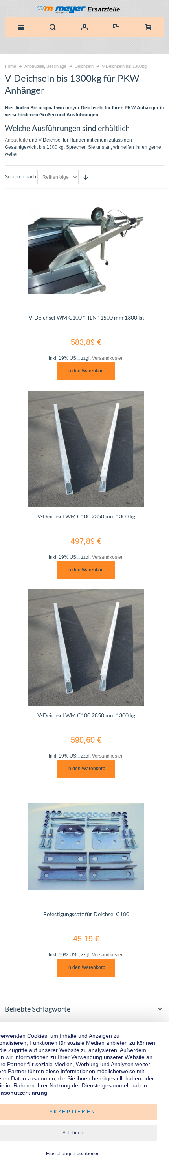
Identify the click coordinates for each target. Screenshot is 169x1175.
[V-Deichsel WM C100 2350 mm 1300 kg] (86, 449)
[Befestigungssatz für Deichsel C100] (86, 846)
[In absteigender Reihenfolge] (86, 177)
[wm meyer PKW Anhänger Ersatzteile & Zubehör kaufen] (84, 10)
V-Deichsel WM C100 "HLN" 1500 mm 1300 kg (86, 317)
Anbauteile (16, 140)
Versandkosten (108, 358)
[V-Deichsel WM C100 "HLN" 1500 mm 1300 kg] (86, 250)
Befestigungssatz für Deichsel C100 (86, 914)
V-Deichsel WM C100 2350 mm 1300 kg (86, 516)
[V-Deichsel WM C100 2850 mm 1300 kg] (86, 647)
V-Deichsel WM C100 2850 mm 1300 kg (86, 715)
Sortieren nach (20, 177)
